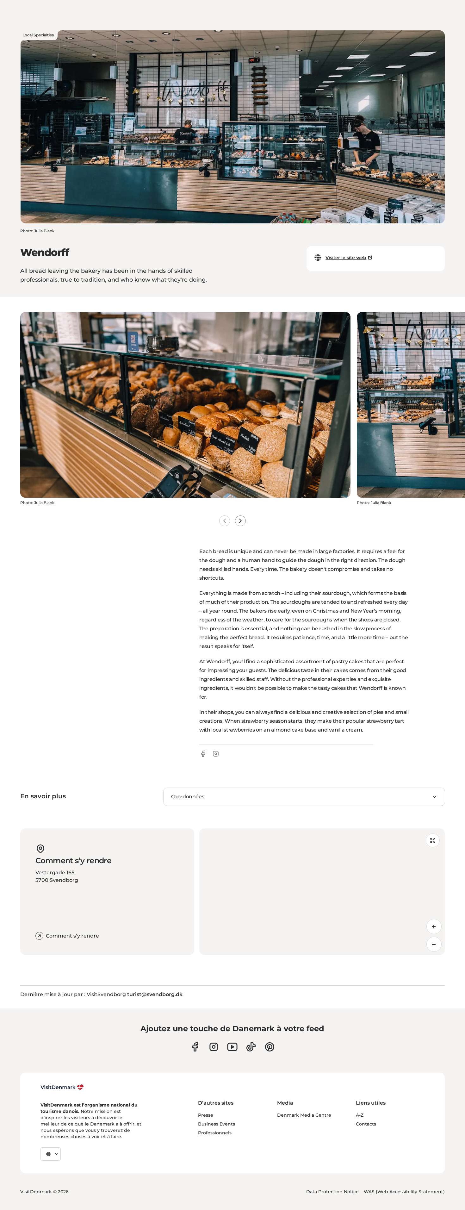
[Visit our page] (213, 1046)
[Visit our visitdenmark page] (232, 1046)
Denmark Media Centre (304, 1115)
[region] (322, 891)
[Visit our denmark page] (195, 1046)
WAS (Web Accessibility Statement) (404, 1191)
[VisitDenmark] (62, 1087)
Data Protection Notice (332, 1191)
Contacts (366, 1124)
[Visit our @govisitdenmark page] (251, 1046)
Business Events (216, 1124)
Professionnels (215, 1133)
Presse (205, 1115)
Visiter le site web (346, 257)
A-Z (359, 1115)
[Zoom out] (434, 944)
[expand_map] (433, 840)
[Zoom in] (434, 926)
